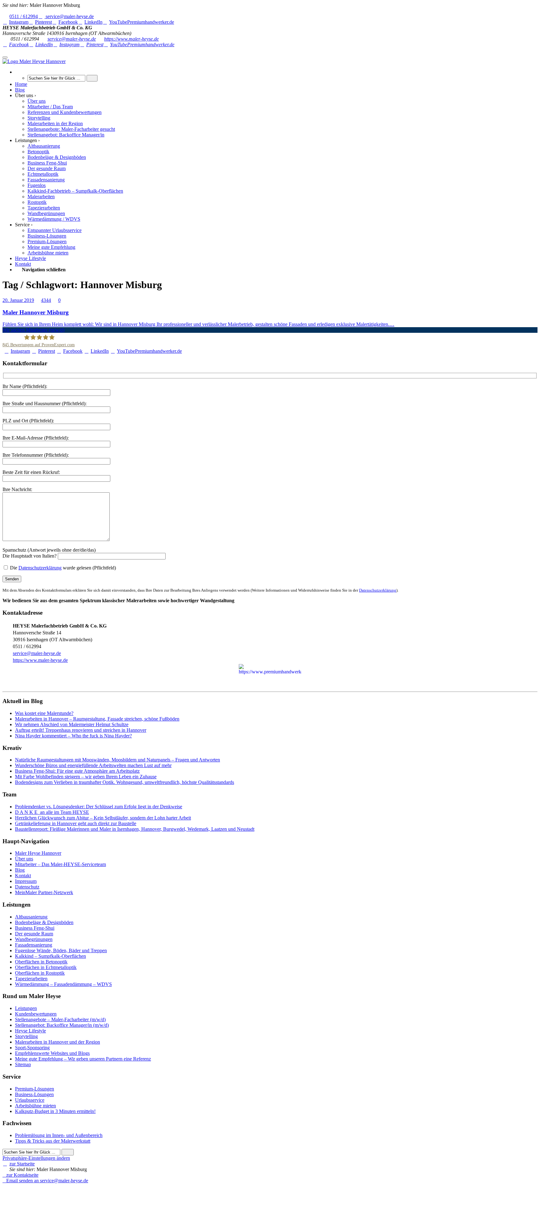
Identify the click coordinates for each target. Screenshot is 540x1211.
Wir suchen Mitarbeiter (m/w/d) (33, 329)
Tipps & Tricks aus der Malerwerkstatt (52, 1141)
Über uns (24, 858)
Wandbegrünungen (33, 939)
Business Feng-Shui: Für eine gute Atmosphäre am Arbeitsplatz (77, 771)
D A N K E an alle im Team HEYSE (52, 812)
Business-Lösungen (34, 1094)
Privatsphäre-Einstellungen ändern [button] (36, 1158)
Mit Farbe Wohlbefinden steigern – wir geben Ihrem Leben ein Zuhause (86, 776)
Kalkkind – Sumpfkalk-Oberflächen (50, 956)
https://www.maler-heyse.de (131, 39)
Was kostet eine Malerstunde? (44, 713)
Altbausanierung (31, 916)
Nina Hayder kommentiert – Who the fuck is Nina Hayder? (73, 735)
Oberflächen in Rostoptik (40, 973)
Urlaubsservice (29, 1100)
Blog (20, 870)
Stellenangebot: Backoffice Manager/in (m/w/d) (62, 1025)
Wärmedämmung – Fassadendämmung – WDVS (63, 984)
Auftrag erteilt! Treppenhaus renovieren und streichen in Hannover (80, 730)
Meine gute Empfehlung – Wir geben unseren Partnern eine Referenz (83, 1058)
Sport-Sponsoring (32, 1047)
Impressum (26, 881)
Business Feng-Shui (34, 928)
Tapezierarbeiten (31, 978)
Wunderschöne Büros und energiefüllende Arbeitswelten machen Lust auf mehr (93, 765)
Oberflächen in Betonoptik (41, 961)
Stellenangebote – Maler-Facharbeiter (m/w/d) (60, 1019)
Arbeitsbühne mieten (35, 1105)
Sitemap (23, 1064)
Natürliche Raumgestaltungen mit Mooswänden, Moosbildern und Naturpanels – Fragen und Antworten (117, 759)
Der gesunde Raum (34, 933)
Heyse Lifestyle (30, 1030)
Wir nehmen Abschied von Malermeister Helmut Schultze (71, 724)
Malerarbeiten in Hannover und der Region (57, 1042)
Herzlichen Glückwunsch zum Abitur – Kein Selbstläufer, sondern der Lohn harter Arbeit (103, 817)
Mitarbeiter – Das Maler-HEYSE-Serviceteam (60, 864)
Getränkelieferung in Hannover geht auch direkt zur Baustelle (75, 823)
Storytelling (26, 1036)
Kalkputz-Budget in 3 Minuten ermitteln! (55, 1111)
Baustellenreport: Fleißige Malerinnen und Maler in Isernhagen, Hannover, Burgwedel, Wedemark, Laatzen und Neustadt (134, 829)
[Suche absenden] (92, 78)
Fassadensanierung (33, 945)
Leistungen (26, 1008)
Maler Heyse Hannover (38, 853)
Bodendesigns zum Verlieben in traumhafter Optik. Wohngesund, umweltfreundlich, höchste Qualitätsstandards (124, 782)
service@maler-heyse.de (72, 39)
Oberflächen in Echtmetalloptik (46, 967)
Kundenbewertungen (36, 1014)
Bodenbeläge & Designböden (44, 922)
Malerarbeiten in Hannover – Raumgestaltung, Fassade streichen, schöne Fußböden (97, 718)
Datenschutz (27, 886)
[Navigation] (5, 57)
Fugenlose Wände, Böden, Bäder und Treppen (61, 950)
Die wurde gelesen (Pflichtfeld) (62, 567)
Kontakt (23, 875)
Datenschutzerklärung (40, 567)
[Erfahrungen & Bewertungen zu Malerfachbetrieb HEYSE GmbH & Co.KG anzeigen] (80, 1191)
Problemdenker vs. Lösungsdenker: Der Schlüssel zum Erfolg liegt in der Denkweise (98, 806)
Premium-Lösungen (34, 1088)
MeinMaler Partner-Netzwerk (44, 892)
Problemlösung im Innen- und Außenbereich (58, 1135)
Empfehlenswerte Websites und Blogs (52, 1053)
